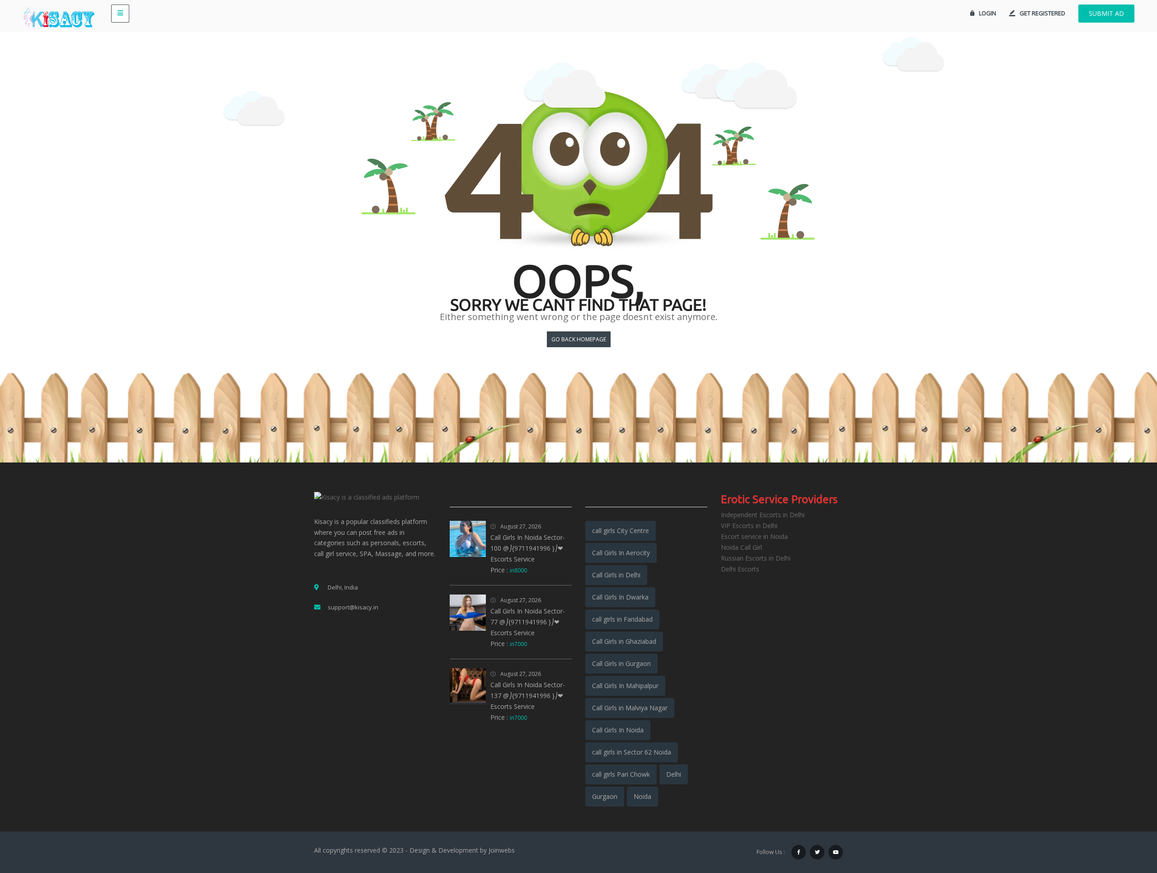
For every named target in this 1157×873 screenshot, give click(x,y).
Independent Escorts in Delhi (762, 514)
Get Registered (1042, 13)
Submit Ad (1106, 13)
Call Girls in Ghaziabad (624, 641)
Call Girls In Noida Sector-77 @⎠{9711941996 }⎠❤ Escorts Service (527, 622)
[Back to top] (1127, 816)
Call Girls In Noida (618, 730)
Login (987, 13)
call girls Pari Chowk (621, 774)
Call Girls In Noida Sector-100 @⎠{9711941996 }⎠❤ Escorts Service (527, 548)
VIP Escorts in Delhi (749, 525)
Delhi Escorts (740, 569)
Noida (642, 796)
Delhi (673, 774)
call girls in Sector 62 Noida (631, 752)
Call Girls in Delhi (616, 575)
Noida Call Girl (741, 547)
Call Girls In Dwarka (620, 597)
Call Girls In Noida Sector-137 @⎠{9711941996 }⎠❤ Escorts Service (527, 695)
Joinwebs (502, 850)
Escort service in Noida (754, 536)
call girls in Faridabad (622, 619)
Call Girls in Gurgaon (621, 663)
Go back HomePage (578, 339)
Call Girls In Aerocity (621, 552)
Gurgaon (604, 796)
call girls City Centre (620, 530)
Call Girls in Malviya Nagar (630, 707)
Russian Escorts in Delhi (755, 558)
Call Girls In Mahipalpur (625, 685)
